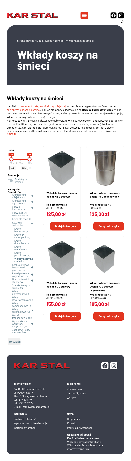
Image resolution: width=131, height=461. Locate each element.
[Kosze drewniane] (11, 242)
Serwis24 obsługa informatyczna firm (85, 447)
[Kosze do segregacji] (11, 236)
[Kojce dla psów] (9, 218)
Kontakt (72, 423)
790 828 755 (26, 403)
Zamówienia (74, 388)
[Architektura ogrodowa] (9, 201)
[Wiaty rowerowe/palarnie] (9, 298)
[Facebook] (114, 15)
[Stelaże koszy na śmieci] (9, 286)
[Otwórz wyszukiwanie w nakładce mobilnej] (122, 21)
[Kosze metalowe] (11, 248)
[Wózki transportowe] (9, 316)
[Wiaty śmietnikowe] (9, 310)
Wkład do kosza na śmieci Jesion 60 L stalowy (61, 284)
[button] (84, 15)
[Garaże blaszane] (9, 207)
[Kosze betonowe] (11, 230)
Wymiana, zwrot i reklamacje (30, 423)
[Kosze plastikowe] (11, 254)
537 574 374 (26, 399)
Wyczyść (14, 341)
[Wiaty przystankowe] (9, 292)
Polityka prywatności (79, 427)
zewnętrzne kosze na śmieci (23, 109)
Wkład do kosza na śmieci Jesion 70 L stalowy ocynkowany (105, 286)
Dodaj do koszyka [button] (65, 226)
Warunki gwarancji (24, 427)
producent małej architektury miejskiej (43, 106)
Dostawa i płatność (25, 419)
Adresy (71, 397)
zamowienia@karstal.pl (36, 406)
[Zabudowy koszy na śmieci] (9, 331)
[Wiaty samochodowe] (9, 304)
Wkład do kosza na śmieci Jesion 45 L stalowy (61, 194)
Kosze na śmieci (54, 40)
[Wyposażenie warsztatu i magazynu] (9, 323)
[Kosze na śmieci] (9, 223)
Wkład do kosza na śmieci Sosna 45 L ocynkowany (105, 194)
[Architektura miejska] (9, 195)
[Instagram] (121, 15)
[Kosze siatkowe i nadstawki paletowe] (9, 267)
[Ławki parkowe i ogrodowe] (9, 274)
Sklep (39, 40)
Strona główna (25, 40)
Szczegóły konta (76, 393)
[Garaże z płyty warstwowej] (9, 213)
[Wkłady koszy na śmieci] (11, 260)
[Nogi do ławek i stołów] (9, 280)
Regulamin (73, 419)
